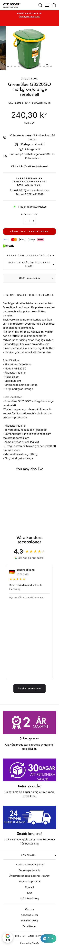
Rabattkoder (29, 926)
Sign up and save (28, 936)
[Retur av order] (29, 770)
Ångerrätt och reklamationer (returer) (29, 875)
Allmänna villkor (29, 915)
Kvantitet (29, 214)
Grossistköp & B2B (29, 881)
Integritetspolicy (29, 920)
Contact (29, 887)
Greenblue (29, 79)
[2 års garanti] (29, 722)
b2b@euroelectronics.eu (34, 190)
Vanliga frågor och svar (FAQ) (29, 264)
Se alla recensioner (29, 688)
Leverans (28, 855)
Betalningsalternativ (29, 870)
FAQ (29, 892)
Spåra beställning (29, 898)
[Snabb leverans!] (29, 817)
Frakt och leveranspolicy (29, 255)
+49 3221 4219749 (32, 194)
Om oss (29, 909)
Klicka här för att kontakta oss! (29, 166)
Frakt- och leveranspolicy (30, 864)
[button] (48, 938)
